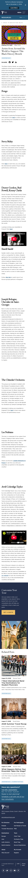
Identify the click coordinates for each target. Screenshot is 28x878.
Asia (3, 839)
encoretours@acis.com (8, 817)
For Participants (19, 822)
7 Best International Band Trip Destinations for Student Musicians (13, 683)
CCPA (18, 863)
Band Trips (17, 842)
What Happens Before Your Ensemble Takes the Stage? (14, 770)
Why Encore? (5, 852)
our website (5, 575)
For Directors (5, 822)
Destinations (5, 833)
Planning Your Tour (17, 781)
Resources (6, 17)
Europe (4, 836)
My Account (17, 849)
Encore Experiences (20, 845)
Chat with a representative (9, 789)
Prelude (4, 825)
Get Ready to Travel (20, 825)
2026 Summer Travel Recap (14, 724)
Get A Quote (8, 612)
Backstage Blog (6, 58)
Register (16, 852)
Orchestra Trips (18, 839)
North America (6, 845)
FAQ (15, 828)
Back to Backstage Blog (13, 22)
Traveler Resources (7, 828)
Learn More (14, 8)
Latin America (6, 842)
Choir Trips (17, 836)
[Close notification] (25, 5)
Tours (15, 833)
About (3, 849)
